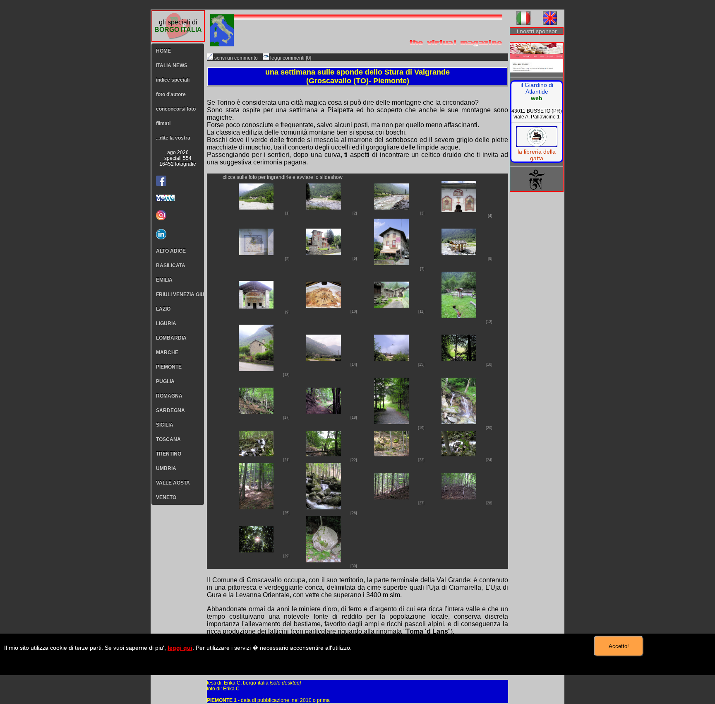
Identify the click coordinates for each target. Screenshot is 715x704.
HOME (163, 51)
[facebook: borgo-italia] (161, 180)
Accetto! (619, 646)
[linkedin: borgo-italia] (178, 234)
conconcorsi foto (176, 109)
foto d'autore (171, 94)
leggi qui (180, 647)
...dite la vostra (173, 138)
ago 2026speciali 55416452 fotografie (177, 158)
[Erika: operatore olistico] (536, 58)
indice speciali (173, 80)
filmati (163, 123)
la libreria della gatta (537, 155)
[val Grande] (256, 207)
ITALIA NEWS (171, 65)
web (536, 98)
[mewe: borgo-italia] (178, 197)
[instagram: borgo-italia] (178, 215)
